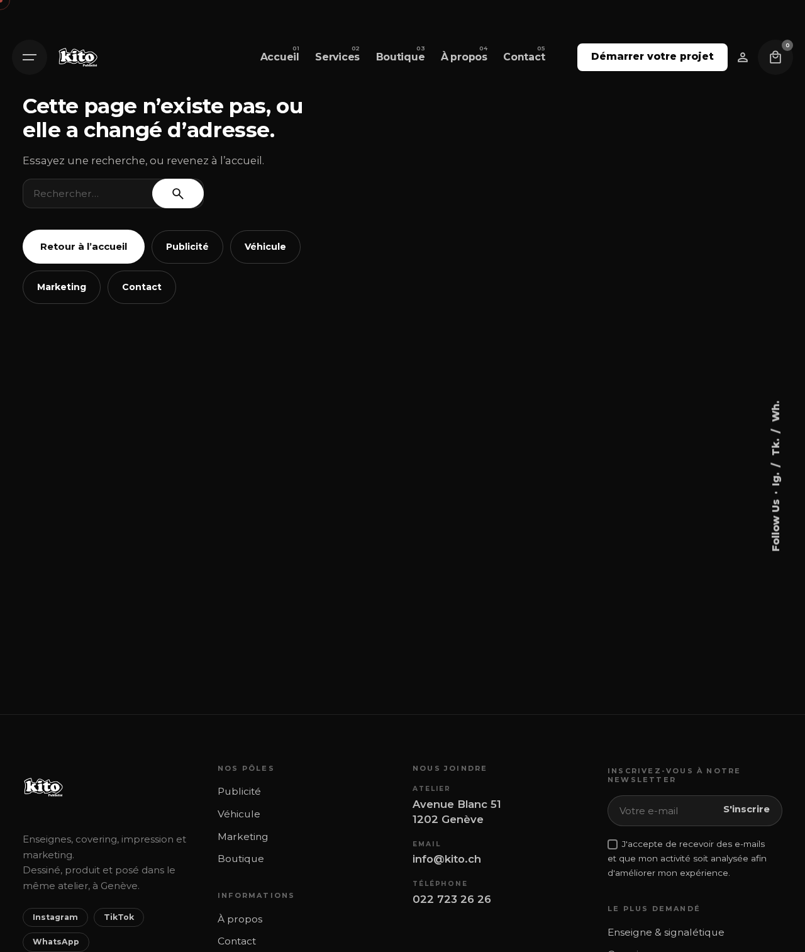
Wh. (775, 411)
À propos (240, 919)
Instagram (55, 917)
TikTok (119, 917)
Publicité (187, 246)
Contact (142, 287)
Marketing (61, 287)
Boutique (241, 859)
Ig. (775, 477)
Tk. (775, 445)
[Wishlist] (743, 57)
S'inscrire (746, 809)
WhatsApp (56, 941)
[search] (178, 193)
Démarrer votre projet (652, 56)
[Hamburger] (29, 57)
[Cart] (775, 57)
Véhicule (265, 246)
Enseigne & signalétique (666, 932)
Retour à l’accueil (83, 246)
